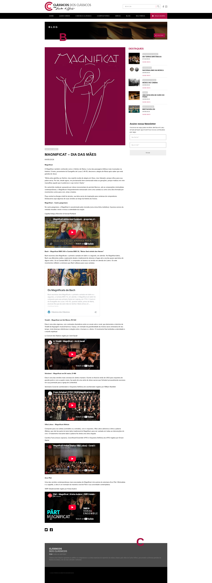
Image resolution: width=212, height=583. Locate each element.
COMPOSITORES (103, 16)
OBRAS (118, 16)
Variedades (147, 67)
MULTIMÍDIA (140, 16)
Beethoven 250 (148, 106)
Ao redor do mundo (150, 54)
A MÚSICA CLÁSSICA (83, 16)
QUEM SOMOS (64, 16)
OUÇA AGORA (160, 16)
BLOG (128, 16)
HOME (51, 16)
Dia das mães (51, 149)
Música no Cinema (149, 80)
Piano (145, 92)
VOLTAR (160, 35)
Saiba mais (146, 62)
